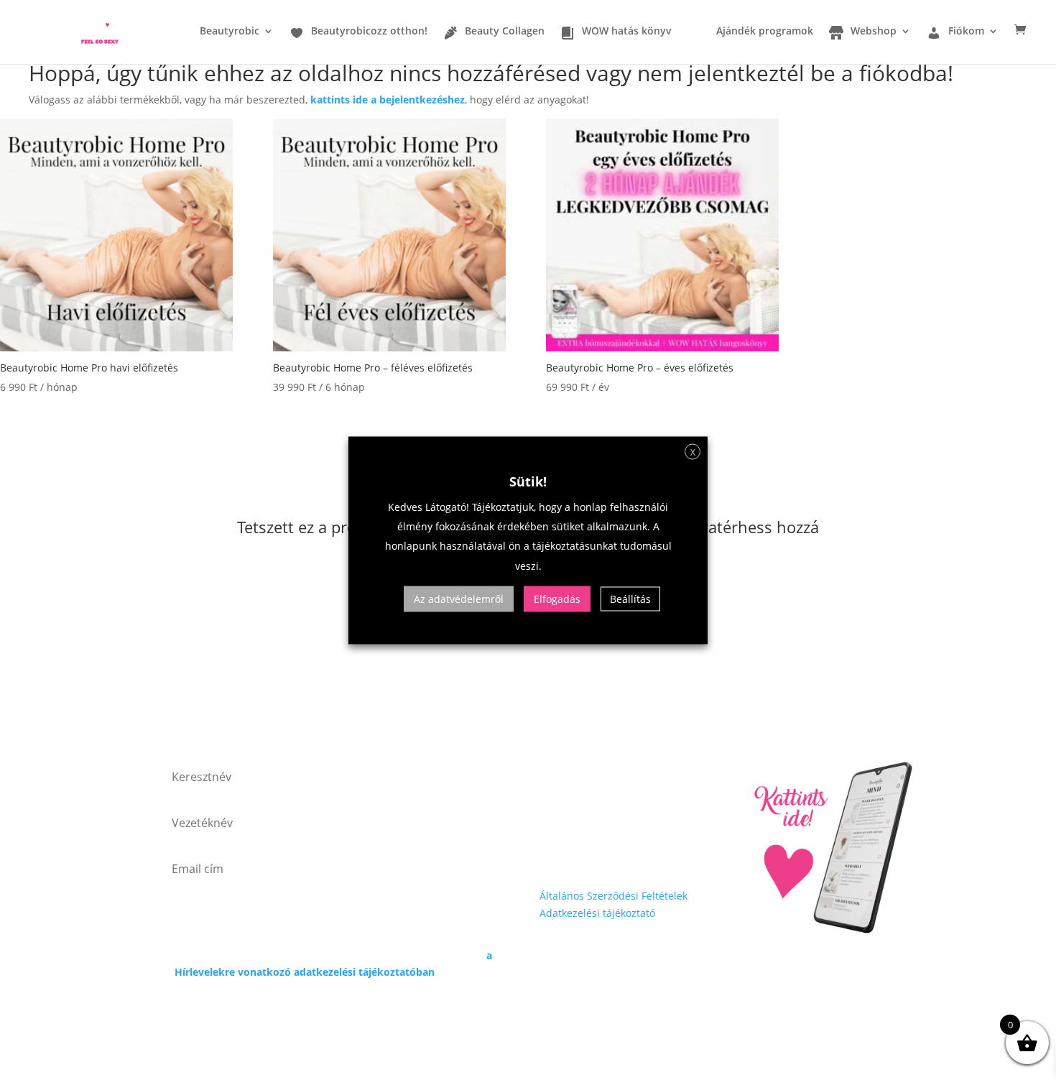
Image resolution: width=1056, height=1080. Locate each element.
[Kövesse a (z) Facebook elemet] (550, 858)
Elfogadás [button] (557, 598)
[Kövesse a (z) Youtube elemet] (608, 858)
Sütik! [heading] (528, 480)
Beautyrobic (229, 31)
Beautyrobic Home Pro (814, 718)
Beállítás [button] (630, 598)
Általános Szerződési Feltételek (613, 896)
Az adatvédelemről (459, 598)
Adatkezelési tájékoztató (597, 913)
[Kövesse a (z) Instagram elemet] (579, 858)
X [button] (692, 452)
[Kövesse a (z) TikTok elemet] (637, 858)
